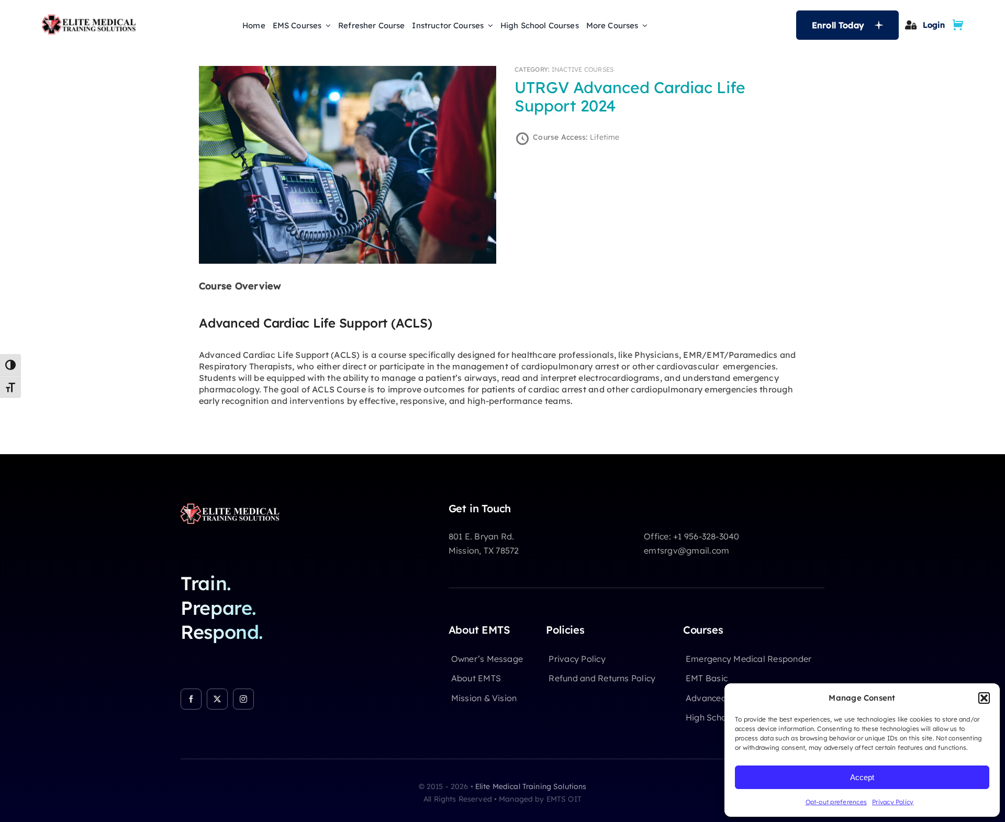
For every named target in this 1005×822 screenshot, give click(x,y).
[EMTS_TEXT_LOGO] (91, 18)
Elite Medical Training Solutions (530, 786)
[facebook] (191, 699)
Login (934, 25)
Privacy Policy (892, 802)
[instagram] (243, 699)
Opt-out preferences (836, 802)
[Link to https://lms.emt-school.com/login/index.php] (910, 25)
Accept (862, 777)
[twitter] (217, 699)
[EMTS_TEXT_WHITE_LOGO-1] (233, 506)
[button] (984, 698)
